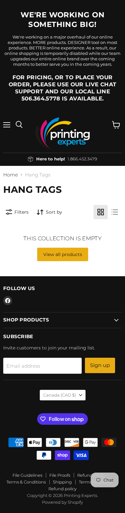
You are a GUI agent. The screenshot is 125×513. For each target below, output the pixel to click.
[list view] (115, 212)
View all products (62, 254)
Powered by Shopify (62, 502)
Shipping (62, 481)
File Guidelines (27, 475)
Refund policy (62, 488)
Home (10, 174)
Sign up (100, 365)
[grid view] (101, 212)
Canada (59, 395)
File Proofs (59, 475)
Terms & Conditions (26, 481)
